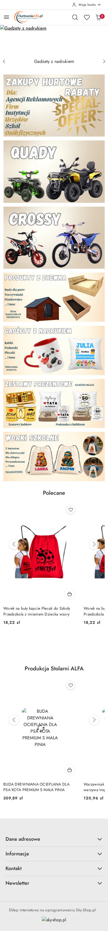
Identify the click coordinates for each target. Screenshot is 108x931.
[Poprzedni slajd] (3, 61)
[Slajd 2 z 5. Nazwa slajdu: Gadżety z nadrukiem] (54, 40)
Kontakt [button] (14, 868)
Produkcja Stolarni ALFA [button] (54, 669)
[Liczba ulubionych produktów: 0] (87, 17)
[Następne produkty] (94, 544)
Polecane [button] (54, 493)
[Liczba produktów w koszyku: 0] (98, 17)
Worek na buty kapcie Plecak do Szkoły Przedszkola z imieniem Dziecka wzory (37, 611)
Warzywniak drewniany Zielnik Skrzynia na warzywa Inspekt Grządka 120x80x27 (40, 786)
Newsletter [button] (17, 883)
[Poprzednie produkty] (14, 544)
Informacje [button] (17, 853)
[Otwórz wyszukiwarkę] (75, 17)
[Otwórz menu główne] (6, 17)
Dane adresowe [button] (23, 839)
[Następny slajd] (104, 61)
